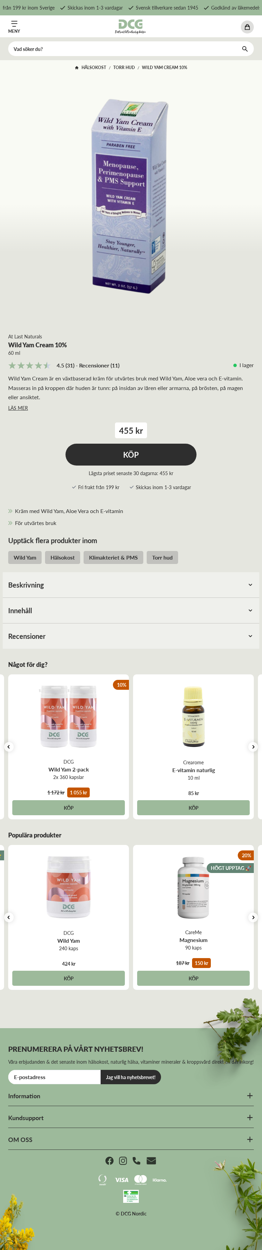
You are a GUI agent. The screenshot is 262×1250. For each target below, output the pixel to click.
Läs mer (18, 407)
